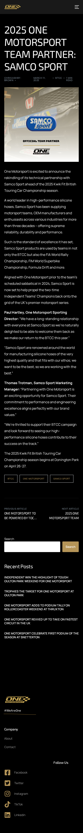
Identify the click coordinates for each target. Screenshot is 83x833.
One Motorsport (33, 478)
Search (9, 539)
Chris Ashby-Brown (12, 79)
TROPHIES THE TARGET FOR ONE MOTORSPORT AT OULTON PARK (39, 593)
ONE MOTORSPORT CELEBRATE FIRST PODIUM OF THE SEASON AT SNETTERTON (41, 635)
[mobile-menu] (76, 7)
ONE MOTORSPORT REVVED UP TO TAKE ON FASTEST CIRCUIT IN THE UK (41, 621)
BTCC (58, 77)
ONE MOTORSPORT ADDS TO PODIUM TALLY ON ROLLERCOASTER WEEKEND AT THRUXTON (37, 607)
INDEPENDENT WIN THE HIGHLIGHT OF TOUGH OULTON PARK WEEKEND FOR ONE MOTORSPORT (38, 579)
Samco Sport (61, 478)
